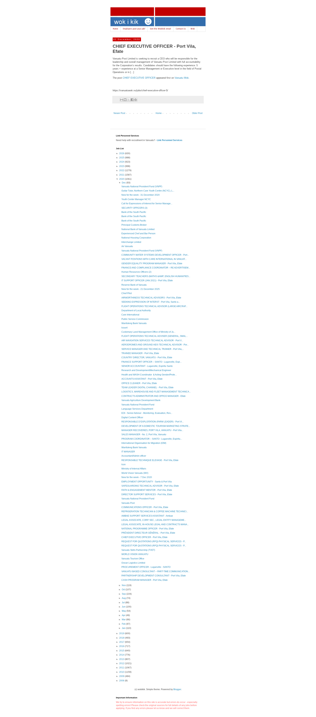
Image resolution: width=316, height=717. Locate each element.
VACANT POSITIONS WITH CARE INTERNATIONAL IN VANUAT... (154, 259)
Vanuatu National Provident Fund (137, 404)
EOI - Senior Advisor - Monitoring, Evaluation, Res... (146, 413)
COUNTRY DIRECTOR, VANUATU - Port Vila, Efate (146, 357)
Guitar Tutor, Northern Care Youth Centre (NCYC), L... (147, 190)
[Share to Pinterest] (135, 99)
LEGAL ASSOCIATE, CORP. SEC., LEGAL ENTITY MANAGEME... (153, 520)
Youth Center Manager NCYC (136, 199)
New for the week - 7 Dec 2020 (136, 477)
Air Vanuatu (127, 246)
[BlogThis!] (125, 99)
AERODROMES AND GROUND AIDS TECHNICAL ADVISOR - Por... (155, 344)
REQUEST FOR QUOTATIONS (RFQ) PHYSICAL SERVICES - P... (153, 541)
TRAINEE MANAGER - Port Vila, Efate (140, 353)
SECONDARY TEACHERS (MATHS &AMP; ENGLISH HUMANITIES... (155, 276)
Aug (124, 598)
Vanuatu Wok (182, 77)
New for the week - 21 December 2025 (140, 289)
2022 (122, 170)
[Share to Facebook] (132, 99)
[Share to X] (128, 99)
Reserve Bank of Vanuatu (134, 285)
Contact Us (181, 29)
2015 (122, 650)
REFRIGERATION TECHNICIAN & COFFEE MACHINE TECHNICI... (154, 511)
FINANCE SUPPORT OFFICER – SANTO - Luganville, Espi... (151, 362)
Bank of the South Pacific (133, 212)
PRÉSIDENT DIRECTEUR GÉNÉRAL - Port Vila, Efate (148, 533)
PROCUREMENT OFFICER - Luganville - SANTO (145, 567)
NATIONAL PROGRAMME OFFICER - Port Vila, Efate (147, 528)
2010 (122, 672)
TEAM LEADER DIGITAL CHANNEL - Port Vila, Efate (147, 387)
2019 (122, 633)
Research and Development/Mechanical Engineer (146, 370)
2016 (122, 646)
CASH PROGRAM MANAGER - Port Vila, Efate (144, 580)
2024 (122, 162)
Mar (124, 619)
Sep (124, 594)
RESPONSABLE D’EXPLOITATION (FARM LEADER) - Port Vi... (152, 421)
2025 (122, 157)
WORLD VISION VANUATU (134, 554)
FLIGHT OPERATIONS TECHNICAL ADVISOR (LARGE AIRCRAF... (154, 306)
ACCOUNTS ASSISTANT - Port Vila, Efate (142, 379)
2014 (122, 655)
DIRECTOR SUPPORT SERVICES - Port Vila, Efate (146, 494)
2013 (122, 659)
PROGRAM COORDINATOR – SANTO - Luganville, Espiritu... (151, 439)
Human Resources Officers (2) (136, 272)
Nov (124, 585)
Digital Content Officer (132, 417)
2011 (122, 667)
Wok (193, 29)
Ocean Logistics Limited (133, 563)
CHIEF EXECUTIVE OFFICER (139, 77)
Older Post (197, 113)
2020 (122, 179)
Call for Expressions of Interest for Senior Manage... (146, 203)
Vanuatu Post (128, 503)
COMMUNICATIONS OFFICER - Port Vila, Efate (144, 507)
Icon (123, 464)
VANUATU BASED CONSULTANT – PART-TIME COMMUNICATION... (155, 571)
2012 (122, 663)
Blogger (177, 689)
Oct (124, 589)
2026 (122, 153)
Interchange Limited (131, 242)
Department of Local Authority (136, 310)
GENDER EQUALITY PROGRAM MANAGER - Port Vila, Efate (151, 263)
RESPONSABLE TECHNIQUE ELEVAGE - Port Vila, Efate (149, 460)
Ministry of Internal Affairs (133, 468)
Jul (123, 602)
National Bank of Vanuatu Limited (138, 229)
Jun (124, 606)
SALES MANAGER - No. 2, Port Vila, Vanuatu (143, 434)
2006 (122, 680)
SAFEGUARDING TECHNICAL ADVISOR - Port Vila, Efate (150, 486)
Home (115, 29)
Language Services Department (137, 409)
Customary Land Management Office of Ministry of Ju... (148, 332)
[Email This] (121, 99)
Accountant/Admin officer (133, 456)
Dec (124, 182)
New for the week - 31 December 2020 (140, 195)
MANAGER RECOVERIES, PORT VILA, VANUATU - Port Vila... (152, 430)
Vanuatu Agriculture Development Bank (140, 400)
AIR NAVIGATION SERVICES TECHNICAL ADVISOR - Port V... (152, 340)
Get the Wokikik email (160, 29)
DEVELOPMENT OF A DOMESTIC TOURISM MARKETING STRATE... (155, 426)
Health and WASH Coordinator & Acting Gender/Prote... (149, 374)
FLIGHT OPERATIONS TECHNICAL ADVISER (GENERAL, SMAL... (154, 336)
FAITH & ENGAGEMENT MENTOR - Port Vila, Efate (146, 490)
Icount (124, 327)
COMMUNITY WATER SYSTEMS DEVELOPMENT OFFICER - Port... (155, 255)
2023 (122, 166)
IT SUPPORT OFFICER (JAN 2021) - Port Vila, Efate (147, 280)
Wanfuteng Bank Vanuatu (134, 323)
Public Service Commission (135, 319)
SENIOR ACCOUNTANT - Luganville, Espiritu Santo (147, 366)
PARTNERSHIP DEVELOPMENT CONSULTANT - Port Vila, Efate (153, 575)
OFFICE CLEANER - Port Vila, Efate (139, 383)
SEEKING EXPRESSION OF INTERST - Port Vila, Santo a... (150, 302)
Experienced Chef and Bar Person (138, 233)
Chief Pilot (126, 293)
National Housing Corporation (136, 237)
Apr (124, 615)
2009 (122, 676)
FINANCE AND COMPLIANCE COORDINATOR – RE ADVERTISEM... (155, 267)
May (124, 611)
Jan (124, 628)
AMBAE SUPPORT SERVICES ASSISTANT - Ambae (147, 516)
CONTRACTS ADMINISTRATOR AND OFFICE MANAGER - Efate (153, 396)
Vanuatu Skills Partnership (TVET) (138, 550)
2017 (122, 642)
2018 (122, 638)
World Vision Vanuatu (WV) (134, 473)
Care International (130, 314)
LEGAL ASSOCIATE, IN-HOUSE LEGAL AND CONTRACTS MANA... (155, 524)
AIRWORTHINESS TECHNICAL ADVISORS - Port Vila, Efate (151, 297)
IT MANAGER (128, 451)
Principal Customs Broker (134, 225)
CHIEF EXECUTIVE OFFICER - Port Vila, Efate (144, 537)
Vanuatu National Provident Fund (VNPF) (141, 186)
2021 (122, 175)
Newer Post (119, 113)
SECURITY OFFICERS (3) (134, 208)
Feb (124, 624)
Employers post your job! (134, 29)
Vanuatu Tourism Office (132, 558)
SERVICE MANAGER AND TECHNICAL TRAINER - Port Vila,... (152, 349)
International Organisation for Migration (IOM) (143, 443)
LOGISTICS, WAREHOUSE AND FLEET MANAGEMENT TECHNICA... (156, 391)
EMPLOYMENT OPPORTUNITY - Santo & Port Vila (146, 481)
